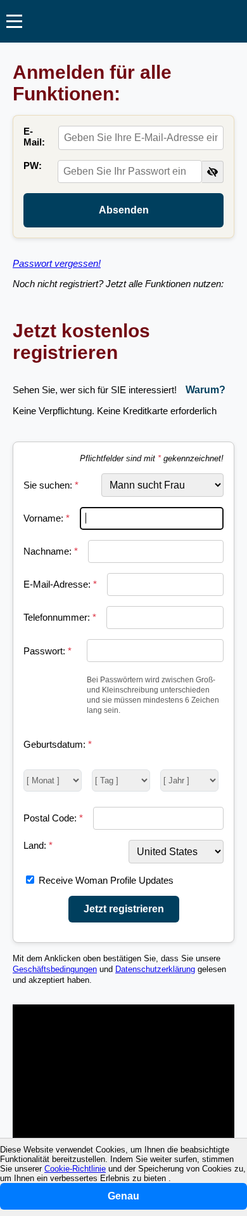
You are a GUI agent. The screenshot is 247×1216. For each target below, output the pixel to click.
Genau (123, 1196)
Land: (38, 845)
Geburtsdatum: (57, 744)
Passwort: (47, 650)
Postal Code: (53, 818)
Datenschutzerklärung (155, 969)
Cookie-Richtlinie (75, 1168)
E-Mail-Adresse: (60, 584)
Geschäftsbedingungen (55, 969)
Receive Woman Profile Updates (106, 880)
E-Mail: (34, 136)
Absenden (124, 210)
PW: (32, 165)
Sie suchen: (51, 485)
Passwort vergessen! (57, 263)
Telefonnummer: (59, 617)
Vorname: (46, 518)
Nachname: (50, 551)
